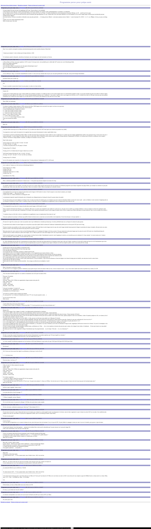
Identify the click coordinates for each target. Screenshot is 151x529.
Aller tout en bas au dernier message (9, 5)
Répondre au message (22, 5)
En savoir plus (67, 528)
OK (72, 528)
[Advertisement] (75, 34)
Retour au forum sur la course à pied (36, 5)
